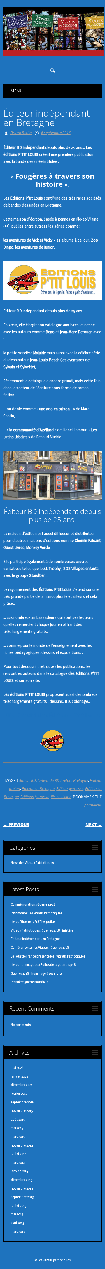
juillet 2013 (19, 1205)
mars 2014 (18, 1162)
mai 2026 (17, 1067)
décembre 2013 (22, 1180)
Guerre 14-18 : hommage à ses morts (36, 973)
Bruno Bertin (21, 132)
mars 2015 (18, 1136)
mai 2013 (17, 1214)
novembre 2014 (22, 1145)
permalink (92, 804)
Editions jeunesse (34, 796)
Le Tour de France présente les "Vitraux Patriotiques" (49, 956)
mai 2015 (17, 1128)
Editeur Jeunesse (69, 788)
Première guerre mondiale (29, 982)
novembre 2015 (22, 1110)
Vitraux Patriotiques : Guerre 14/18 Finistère (42, 930)
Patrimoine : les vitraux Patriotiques (36, 913)
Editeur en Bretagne (38, 788)
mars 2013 (18, 1231)
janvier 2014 (19, 1171)
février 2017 (19, 1093)
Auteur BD (27, 780)
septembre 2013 (22, 1197)
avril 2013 (17, 1223)
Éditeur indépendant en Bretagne (35, 939)
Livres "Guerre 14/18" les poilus (33, 921)
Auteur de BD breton (54, 780)
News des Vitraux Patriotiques (32, 862)
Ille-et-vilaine (61, 796)
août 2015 (18, 1119)
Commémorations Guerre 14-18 (33, 904)
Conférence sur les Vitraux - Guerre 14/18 (40, 947)
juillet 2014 (19, 1154)
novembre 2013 (22, 1188)
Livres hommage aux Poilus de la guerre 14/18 (43, 964)
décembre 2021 (21, 1085)
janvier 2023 (19, 1076)
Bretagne (80, 780)
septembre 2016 (22, 1102)
